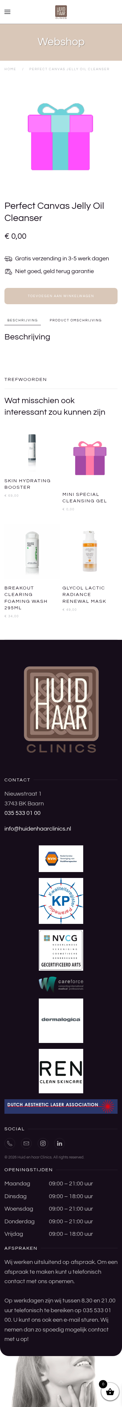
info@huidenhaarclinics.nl (37, 829)
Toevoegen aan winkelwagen (61, 296)
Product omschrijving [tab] (76, 320)
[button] (7, 12)
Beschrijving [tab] (22, 320)
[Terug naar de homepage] (61, 12)
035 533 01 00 (22, 813)
